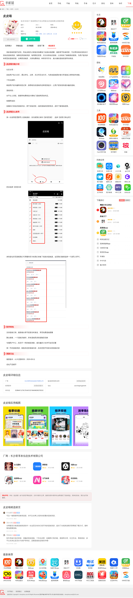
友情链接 (27, 591)
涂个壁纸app (126, 90)
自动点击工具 (127, 192)
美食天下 (114, 29)
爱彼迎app (66, 580)
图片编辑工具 (100, 182)
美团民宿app (102, 568)
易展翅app (125, 29)
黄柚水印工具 (118, 182)
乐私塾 (78, 568)
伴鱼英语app (43, 580)
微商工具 (109, 182)
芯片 (94, 3)
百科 (112, 3)
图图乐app (125, 104)
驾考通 (90, 568)
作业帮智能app (101, 125)
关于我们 (10, 591)
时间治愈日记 (101, 42)
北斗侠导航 (42, 568)
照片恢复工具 (109, 192)
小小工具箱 (118, 171)
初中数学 (114, 152)
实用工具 (49, 34)
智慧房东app (101, 56)
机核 (125, 152)
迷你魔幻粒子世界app (101, 104)
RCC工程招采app (90, 581)
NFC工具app (118, 192)
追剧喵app (18, 478)
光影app (74, 465)
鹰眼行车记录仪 (101, 29)
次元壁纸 (17, 465)
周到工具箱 (127, 182)
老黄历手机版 (125, 138)
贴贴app (113, 90)
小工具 (55, 34)
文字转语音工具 (100, 192)
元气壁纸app (101, 90)
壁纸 (40, 34)
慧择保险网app (113, 43)
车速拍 (113, 56)
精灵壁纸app (114, 104)
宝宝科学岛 (114, 580)
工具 (44, 34)
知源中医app (54, 568)
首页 (50, 3)
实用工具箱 (109, 171)
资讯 (103, 3)
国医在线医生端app (113, 138)
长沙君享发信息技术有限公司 (34, 381)
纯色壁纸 (101, 77)
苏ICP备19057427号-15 (46, 594)
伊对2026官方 (7, 581)
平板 (68, 3)
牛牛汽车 (126, 56)
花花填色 (74, 478)
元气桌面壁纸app (113, 77)
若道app (101, 138)
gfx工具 (127, 171)
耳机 (77, 3)
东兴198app (31, 580)
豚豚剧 (44, 465)
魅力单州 (103, 265)
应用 (11, 9)
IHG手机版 (78, 580)
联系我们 (19, 591)
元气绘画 (45, 478)
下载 (129, 3)
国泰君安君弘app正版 (102, 581)
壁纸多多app (126, 77)
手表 (85, 3)
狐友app (31, 568)
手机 (59, 3)
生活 (37, 34)
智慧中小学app (114, 568)
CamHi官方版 (101, 152)
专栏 (120, 3)
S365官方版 (126, 42)
